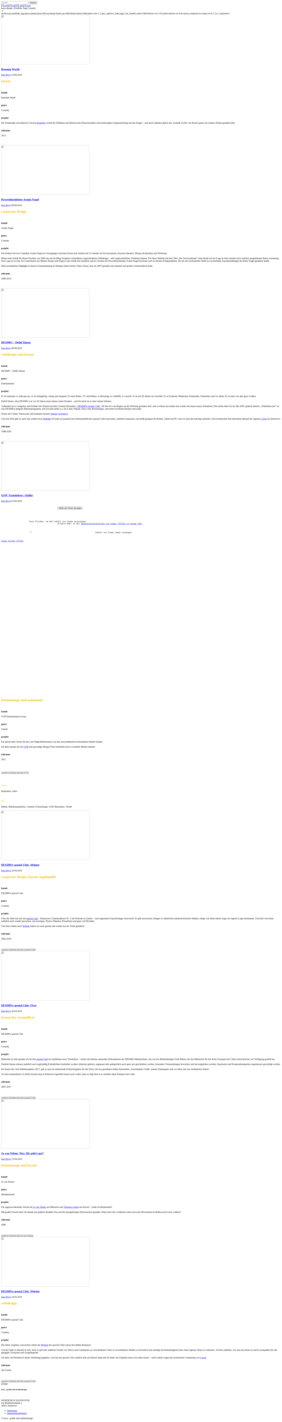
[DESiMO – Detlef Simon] (45, 337)
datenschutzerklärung (17, 1413)
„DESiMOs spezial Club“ (88, 406)
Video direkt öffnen (12, 541)
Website (26, 926)
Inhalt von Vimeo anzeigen (70, 508)
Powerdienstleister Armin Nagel (20, 199)
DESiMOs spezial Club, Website (20, 1291)
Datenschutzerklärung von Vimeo (111, 524)
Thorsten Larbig (71, 1207)
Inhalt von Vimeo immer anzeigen (105, 532)
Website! (47, 419)
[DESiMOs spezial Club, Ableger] (45, 859)
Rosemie (41, 123)
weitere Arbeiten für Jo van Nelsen (17, 1235)
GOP (26, 747)
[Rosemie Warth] (45, 63)
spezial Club (32, 918)
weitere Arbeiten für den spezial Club (18, 949)
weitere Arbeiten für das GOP (15, 772)
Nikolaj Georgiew (59, 414)
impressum (12, 1410)
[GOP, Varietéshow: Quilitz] (45, 489)
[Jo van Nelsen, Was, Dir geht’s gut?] (45, 1147)
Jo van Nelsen (39, 1207)
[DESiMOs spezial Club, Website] (45, 1285)
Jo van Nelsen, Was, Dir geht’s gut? (22, 1153)
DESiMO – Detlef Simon (16, 342)
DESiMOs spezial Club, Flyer (19, 1005)
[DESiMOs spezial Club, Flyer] (45, 999)
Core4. (203, 1357)
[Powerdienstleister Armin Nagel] (45, 194)
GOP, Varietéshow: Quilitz (17, 495)
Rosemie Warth (10, 69)
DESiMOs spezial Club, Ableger (20, 864)
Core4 (264, 419)
